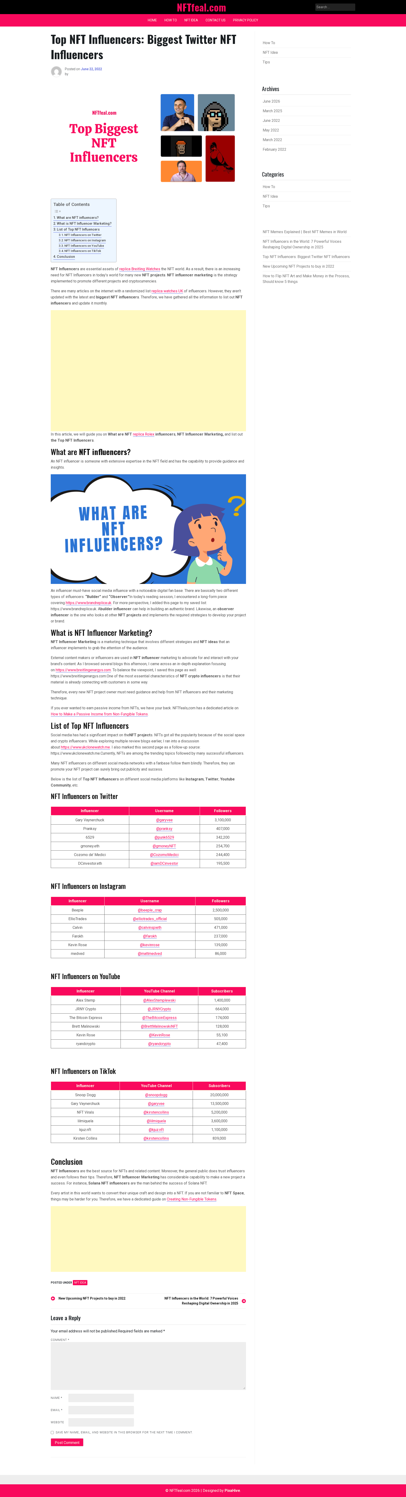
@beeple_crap (150, 910)
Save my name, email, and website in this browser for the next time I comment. (124, 1432)
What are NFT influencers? (78, 218)
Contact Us (216, 20)
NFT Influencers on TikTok (82, 251)
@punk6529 (164, 837)
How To (170, 20)
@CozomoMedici (164, 855)
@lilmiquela (156, 1121)
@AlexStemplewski (159, 1000)
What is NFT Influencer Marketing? (84, 224)
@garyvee (164, 820)
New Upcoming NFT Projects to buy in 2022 (298, 266)
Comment (60, 1340)
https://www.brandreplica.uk (88, 603)
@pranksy (164, 828)
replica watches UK (167, 291)
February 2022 (274, 149)
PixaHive (232, 1490)
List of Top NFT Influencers (78, 229)
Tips (266, 62)
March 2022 (272, 140)
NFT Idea (191, 20)
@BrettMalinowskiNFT (159, 1026)
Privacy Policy (245, 20)
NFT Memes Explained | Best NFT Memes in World (305, 232)
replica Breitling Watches (139, 269)
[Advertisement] (148, 370)
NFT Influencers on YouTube (84, 245)
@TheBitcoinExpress (159, 1017)
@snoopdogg (156, 1095)
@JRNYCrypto (159, 1009)
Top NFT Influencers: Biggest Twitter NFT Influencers (306, 257)
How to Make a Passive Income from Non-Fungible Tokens (99, 714)
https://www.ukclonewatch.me (85, 747)
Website (57, 1422)
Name (56, 1398)
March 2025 (272, 111)
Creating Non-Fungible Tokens (191, 1199)
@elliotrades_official (150, 919)
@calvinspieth (149, 927)
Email (56, 1410)
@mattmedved (150, 953)
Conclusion (66, 257)
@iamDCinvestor (164, 863)
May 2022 (271, 130)
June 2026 (271, 101)
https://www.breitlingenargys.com (83, 670)
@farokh (150, 936)
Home (152, 20)
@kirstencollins (156, 1112)
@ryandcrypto (159, 1044)
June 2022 (271, 120)
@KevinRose (159, 1035)
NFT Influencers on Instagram (85, 240)
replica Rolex (143, 434)
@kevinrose (150, 945)
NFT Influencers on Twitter (83, 235)
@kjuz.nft (156, 1129)
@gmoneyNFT (164, 846)
